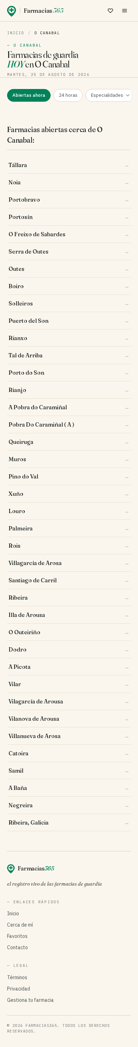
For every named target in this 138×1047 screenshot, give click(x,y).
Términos (17, 977)
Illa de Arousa (69, 614)
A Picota (69, 666)
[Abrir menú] (124, 10)
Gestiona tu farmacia (30, 1000)
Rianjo (69, 389)
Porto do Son (69, 372)
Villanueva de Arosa (69, 735)
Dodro (69, 649)
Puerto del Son (69, 320)
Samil (69, 770)
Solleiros (69, 303)
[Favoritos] (110, 10)
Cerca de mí (20, 925)
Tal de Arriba (69, 355)
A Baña (69, 787)
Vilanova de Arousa (69, 718)
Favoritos (17, 936)
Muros (69, 459)
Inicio (15, 32)
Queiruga (69, 441)
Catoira (69, 753)
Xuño (69, 493)
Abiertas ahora (28, 95)
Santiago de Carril (69, 580)
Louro (69, 510)
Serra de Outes (69, 251)
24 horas (68, 95)
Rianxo (69, 337)
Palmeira (69, 528)
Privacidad (18, 989)
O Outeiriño (69, 632)
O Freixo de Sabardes (69, 234)
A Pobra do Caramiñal (69, 407)
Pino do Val (69, 476)
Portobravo (69, 199)
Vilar (69, 684)
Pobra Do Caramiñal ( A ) (69, 424)
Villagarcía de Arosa (69, 562)
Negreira (69, 805)
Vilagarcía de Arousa (69, 701)
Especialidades (107, 95)
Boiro (69, 286)
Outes (69, 268)
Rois (69, 545)
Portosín (69, 216)
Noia (69, 182)
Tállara (69, 164)
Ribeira (69, 597)
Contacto (17, 947)
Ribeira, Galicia (69, 822)
